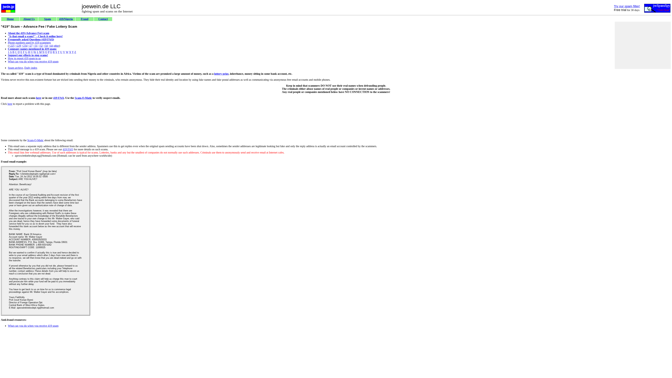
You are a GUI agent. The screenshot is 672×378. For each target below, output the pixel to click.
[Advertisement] (643, 45)
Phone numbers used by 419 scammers (29, 42)
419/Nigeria (66, 19)
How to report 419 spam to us (24, 58)
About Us (29, 19)
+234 (24, 45)
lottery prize (221, 73)
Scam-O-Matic (83, 97)
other (56, 45)
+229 (18, 45)
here (38, 97)
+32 (40, 45)
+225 (12, 45)
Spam (47, 19)
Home (10, 19)
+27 (30, 45)
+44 (50, 45)
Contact (103, 19)
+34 (45, 45)
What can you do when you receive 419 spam (33, 61)
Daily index (30, 67)
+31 (35, 45)
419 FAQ (58, 97)
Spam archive (15, 67)
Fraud (84, 19)
